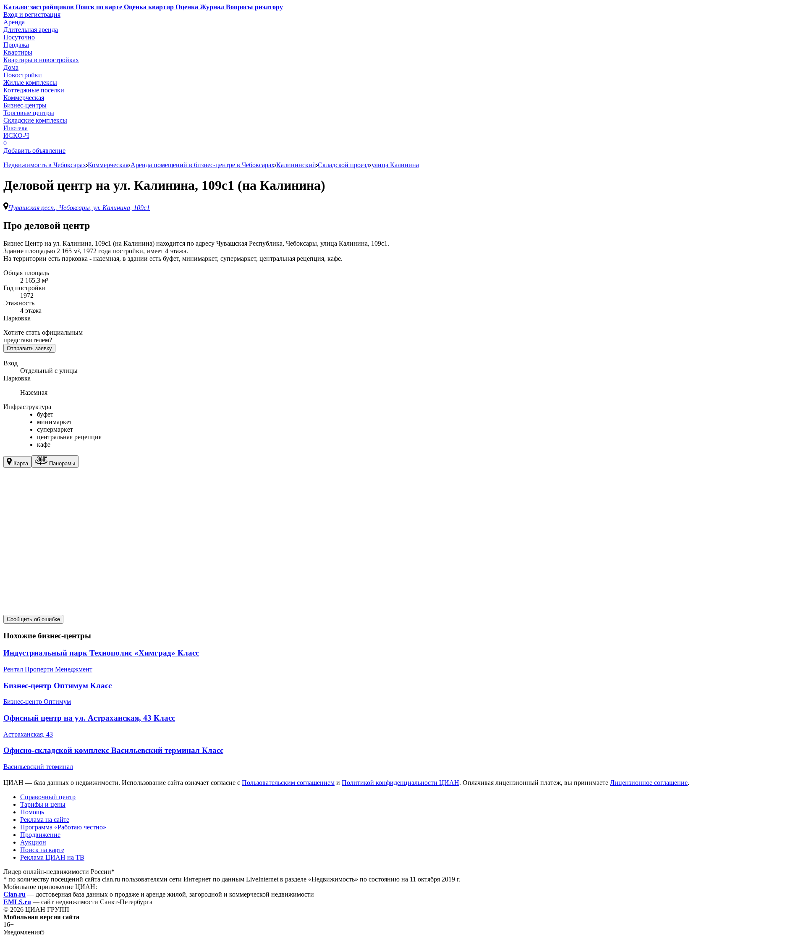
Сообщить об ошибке (33, 619)
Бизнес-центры (25, 105)
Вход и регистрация (31, 14)
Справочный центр (48, 796)
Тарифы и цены (42, 804)
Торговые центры (28, 112)
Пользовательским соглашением (288, 782)
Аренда (14, 22)
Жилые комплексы (30, 82)
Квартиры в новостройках (41, 59)
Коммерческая (23, 97)
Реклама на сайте (44, 819)
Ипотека (15, 127)
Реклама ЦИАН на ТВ (52, 857)
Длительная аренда (30, 29)
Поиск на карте (42, 849)
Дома (10, 67)
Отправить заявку (29, 348)
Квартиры (17, 52)
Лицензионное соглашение (649, 782)
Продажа (16, 44)
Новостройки (22, 75)
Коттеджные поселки (33, 90)
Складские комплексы (35, 120)
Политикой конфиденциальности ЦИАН (400, 782)
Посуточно (19, 37)
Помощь (32, 812)
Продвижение (40, 834)
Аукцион (33, 842)
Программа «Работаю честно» (63, 827)
